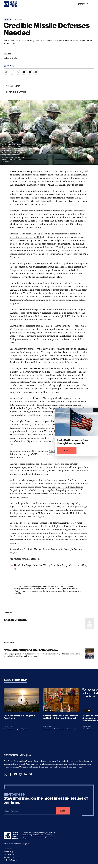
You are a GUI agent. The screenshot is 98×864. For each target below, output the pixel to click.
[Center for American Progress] (7, 4)
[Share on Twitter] (6, 72)
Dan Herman (58, 729)
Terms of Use (8, 849)
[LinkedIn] (25, 774)
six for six (46, 293)
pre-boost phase (43, 388)
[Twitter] (5, 774)
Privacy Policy (8, 852)
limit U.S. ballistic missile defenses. (66, 184)
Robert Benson (48, 729)
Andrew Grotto (16, 549)
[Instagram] (20, 774)
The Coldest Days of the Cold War (30, 565)
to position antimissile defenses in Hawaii (53, 194)
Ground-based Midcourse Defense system (30, 316)
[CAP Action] (11, 835)
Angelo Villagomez (22, 729)
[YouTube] (15, 774)
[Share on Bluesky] (24, 72)
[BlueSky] (31, 774)
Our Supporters (9, 857)
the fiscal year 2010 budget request (64, 401)
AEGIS (37, 237)
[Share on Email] (29, 72)
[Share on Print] (35, 72)
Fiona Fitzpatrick (9, 729)
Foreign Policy (9, 65)
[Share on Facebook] (12, 72)
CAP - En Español (9, 854)
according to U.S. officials (47, 506)
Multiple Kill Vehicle (65, 316)
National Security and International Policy (31, 650)
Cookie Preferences (10, 860)
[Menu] (92, 4)
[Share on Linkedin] (18, 72)
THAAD (13, 289)
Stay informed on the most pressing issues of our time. (46, 798)
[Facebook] (10, 774)
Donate (82, 3)
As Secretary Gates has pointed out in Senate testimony (37, 480)
